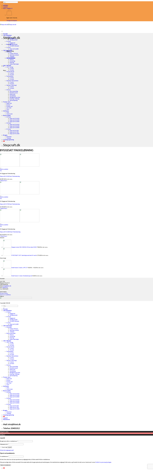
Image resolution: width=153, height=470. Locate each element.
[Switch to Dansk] (4, 468)
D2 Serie (8, 117)
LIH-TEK (8, 108)
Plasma (12, 59)
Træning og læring (8, 139)
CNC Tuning (9, 67)
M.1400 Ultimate (14, 46)
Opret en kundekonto (5, 465)
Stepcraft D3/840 (14, 127)
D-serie (12, 68)
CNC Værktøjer (7, 50)
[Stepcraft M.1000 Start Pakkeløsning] (19, 221)
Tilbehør (12, 56)
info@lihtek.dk (7, 286)
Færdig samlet (13, 40)
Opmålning (13, 95)
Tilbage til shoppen (11, 20)
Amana (8, 105)
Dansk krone (6, 433)
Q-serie (8, 47)
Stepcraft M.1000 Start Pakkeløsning (10, 232)
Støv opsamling (14, 91)
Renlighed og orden (15, 97)
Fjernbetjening (14, 100)
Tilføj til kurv (3, 180)
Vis (1, 170)
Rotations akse (14, 92)
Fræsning (8, 52)
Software (6, 111)
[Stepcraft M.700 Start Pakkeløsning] (19, 194)
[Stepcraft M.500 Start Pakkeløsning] (19, 166)
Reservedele (7, 115)
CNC (7, 112)
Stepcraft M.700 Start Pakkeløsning (10, 204)
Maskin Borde (10, 71)
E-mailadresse (4, 456)
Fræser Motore (14, 53)
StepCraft (9, 103)
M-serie (12, 70)
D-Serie (8, 36)
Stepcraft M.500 (14, 130)
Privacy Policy (4, 293)
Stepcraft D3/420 (14, 124)
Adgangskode (4, 444)
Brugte (5, 135)
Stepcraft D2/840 (14, 121)
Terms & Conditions (5, 294)
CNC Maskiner (7, 35)
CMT (7, 109)
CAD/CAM (9, 114)
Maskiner (9, 136)
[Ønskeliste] (0, 223)
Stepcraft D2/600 (14, 120)
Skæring (12, 62)
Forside (5, 33)
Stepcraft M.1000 (14, 133)
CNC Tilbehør (7, 65)
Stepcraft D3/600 (14, 126)
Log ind (9, 447)
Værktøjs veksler (14, 55)
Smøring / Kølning (14, 99)
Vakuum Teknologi (11, 85)
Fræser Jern (6, 102)
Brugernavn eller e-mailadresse (9, 441)
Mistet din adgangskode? (7, 450)
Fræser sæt (9, 106)
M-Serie (8, 41)
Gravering (12, 61)
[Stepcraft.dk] (8, 24)
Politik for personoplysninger (103, 462)
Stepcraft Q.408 (14, 49)
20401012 (5, 287)
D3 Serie (8, 123)
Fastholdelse (9, 76)
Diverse (8, 89)
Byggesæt (12, 38)
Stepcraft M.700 (14, 132)
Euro (3, 435)
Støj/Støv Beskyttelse (12, 80)
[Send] (3, 4)
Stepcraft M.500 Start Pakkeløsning (10, 176)
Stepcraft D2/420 (14, 118)
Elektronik (12, 94)
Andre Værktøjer (11, 58)
